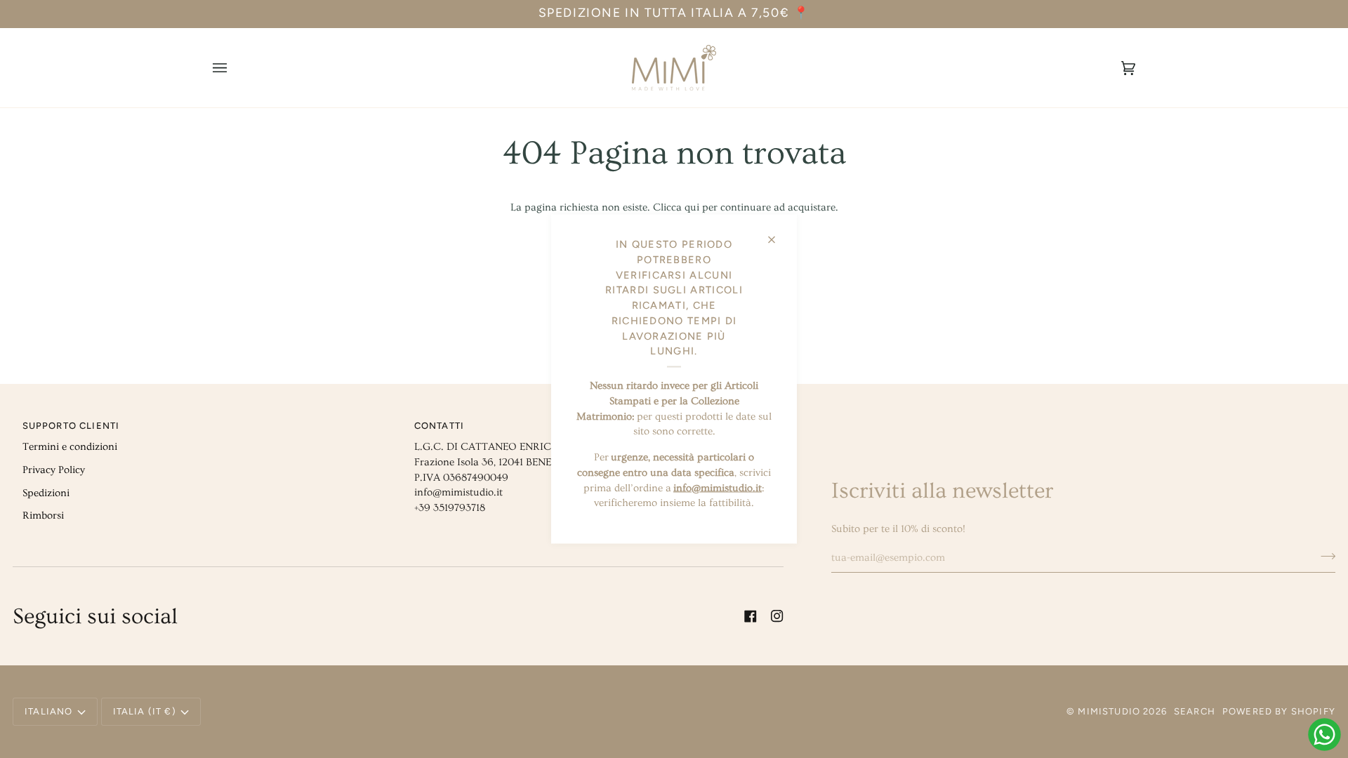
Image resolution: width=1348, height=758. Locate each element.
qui (692, 207)
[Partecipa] (1323, 556)
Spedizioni (46, 493)
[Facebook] (750, 616)
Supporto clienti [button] (71, 425)
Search (1194, 711)
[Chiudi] (777, 234)
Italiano (48, 711)
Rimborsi (43, 515)
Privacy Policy (53, 470)
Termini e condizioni (69, 447)
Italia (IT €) (144, 711)
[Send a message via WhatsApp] (1324, 734)
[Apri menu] (234, 67)
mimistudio (1109, 711)
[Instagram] (777, 616)
